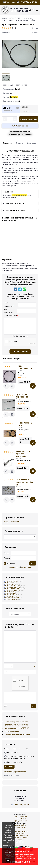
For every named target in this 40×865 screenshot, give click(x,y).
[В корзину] (33, 386)
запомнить (10, 563)
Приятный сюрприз (12, 731)
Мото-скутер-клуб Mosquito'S (16, 722)
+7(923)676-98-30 (20, 821)
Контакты (20, 840)
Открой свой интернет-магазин (17, 734)
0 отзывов (5, 32)
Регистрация (15, 521)
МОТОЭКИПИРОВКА (12, 590)
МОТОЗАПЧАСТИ (11, 581)
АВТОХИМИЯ (10, 593)
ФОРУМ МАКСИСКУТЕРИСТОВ (16, 725)
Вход (6, 521)
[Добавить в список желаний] (37, 28)
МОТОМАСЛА (10, 583)
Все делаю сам (13, 752)
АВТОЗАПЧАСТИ (11, 595)
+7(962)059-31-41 (20, 819)
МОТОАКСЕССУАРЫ (12, 587)
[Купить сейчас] (20, 125)
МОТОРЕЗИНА (10, 584)
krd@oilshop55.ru (20, 825)
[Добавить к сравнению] (32, 28)
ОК (8, 860)
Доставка (31, 143)
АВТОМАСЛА (10, 592)
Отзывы (19, 143)
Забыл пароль (14, 567)
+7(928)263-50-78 (20, 817)
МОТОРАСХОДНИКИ (12, 586)
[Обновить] (34, 666)
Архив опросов (20, 772)
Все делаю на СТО (14, 762)
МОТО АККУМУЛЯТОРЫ (14, 589)
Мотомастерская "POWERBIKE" (17, 728)
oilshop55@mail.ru (20, 827)
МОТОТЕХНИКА (11, 596)
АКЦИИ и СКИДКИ (12, 598)
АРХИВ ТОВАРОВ (11, 599)
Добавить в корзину (28, 119)
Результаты (8, 772)
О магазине (20, 842)
